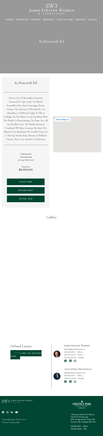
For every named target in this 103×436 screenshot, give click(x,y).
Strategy (36, 20)
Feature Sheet (25, 190)
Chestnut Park (65, 20)
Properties (22, 20)
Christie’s (80, 20)
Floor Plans (25, 182)
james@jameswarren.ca (74, 349)
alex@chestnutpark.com (74, 373)
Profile (10, 20)
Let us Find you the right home (26, 354)
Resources (48, 20)
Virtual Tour (26, 199)
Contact (92, 20)
